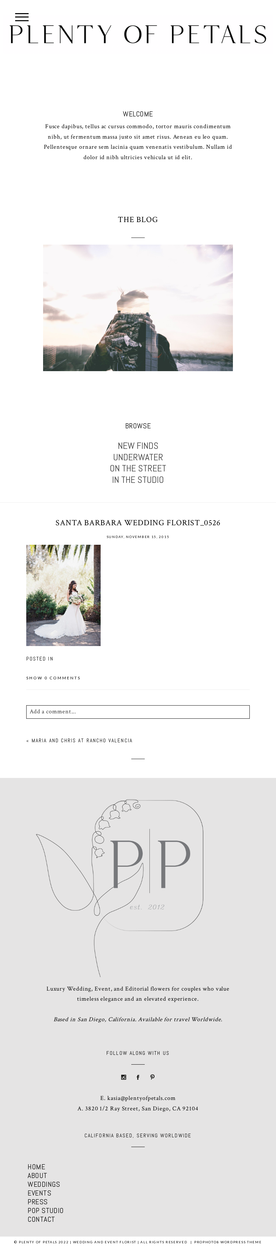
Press (37, 1201)
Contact (41, 1219)
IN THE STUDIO (138, 480)
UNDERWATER (138, 457)
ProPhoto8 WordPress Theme (228, 1242)
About (37, 1175)
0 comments (53, 677)
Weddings (44, 1184)
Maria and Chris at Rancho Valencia (82, 740)
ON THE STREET (138, 468)
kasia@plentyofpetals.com (141, 1098)
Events (39, 1192)
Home (36, 1166)
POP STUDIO (46, 1210)
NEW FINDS (138, 446)
